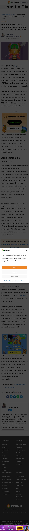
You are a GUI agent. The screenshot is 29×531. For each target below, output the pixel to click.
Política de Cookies (8, 280)
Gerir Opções (14, 276)
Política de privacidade (19, 280)
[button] (26, 250)
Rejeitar (14, 272)
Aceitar (14, 267)
